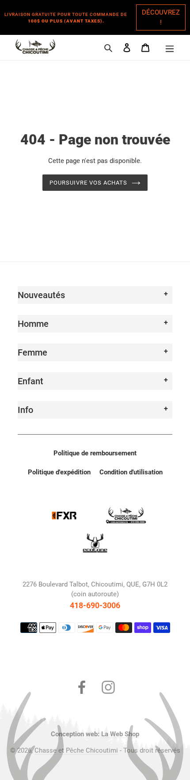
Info (25, 410)
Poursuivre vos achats (88, 182)
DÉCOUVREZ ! (161, 17)
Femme (32, 352)
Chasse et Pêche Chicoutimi (76, 750)
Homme (33, 323)
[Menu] (169, 47)
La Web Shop (120, 734)
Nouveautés (41, 295)
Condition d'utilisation (131, 472)
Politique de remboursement (95, 453)
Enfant (30, 381)
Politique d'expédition (59, 472)
